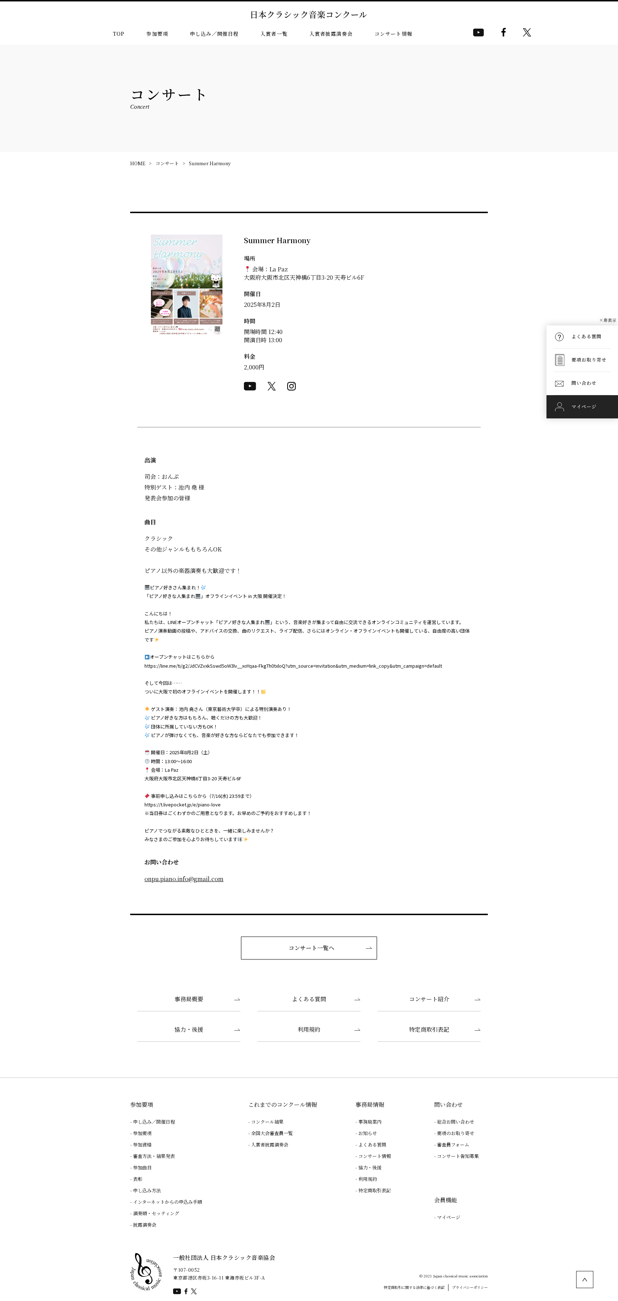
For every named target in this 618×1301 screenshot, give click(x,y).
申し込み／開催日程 (214, 33)
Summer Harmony (210, 163)
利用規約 (309, 1029)
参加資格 (142, 1144)
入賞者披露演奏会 (331, 33)
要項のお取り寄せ (455, 1133)
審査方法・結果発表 (154, 1156)
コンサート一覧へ (311, 948)
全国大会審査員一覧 (272, 1133)
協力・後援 (189, 1029)
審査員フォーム (453, 1144)
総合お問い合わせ (455, 1121)
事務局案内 (370, 1121)
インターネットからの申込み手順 (167, 1201)
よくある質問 (309, 999)
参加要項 (157, 33)
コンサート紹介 (429, 999)
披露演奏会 (144, 1224)
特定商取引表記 (429, 1029)
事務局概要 (189, 999)
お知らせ (367, 1133)
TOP (118, 33)
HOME (137, 163)
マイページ (448, 1217)
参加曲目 (142, 1167)
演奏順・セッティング (156, 1213)
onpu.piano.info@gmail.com (184, 879)
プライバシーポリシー (470, 1287)
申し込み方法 (147, 1190)
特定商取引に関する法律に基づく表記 (414, 1287)
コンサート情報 (393, 33)
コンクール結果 (267, 1121)
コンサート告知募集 (458, 1156)
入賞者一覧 (274, 33)
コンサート (167, 163)
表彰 (137, 1178)
